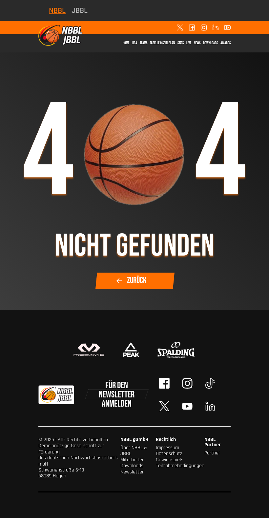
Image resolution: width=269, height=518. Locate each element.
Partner (212, 453)
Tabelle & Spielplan (162, 43)
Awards (225, 43)
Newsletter (132, 472)
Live (188, 43)
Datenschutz (169, 453)
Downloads (210, 43)
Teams (143, 43)
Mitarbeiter (132, 459)
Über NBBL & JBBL (133, 450)
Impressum (167, 447)
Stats (180, 43)
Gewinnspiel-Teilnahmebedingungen (180, 462)
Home (126, 43)
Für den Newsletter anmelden (116, 394)
